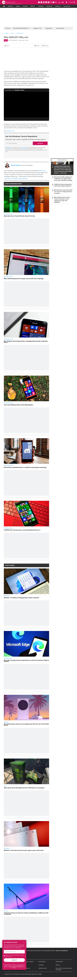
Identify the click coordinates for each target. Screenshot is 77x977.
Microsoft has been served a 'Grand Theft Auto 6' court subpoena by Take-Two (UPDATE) (62, 200)
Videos (18, 6)
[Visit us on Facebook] (39, 2)
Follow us (38, 45)
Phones (12, 33)
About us (58, 965)
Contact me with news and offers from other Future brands (14, 956)
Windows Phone (19, 33)
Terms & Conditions (13, 966)
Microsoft (49, 6)
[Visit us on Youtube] (44, 2)
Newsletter (46, 45)
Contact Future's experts (27, 961)
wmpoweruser (10, 131)
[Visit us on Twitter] (41, 2)
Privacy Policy (19, 965)
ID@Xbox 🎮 (49, 28)
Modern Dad (42, 170)
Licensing (40, 965)
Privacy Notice (8, 148)
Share (7, 45)
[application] (26, 104)
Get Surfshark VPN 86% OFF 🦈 (21, 28)
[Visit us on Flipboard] (48, 2)
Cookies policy (59, 961)
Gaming (25, 6)
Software (57, 6)
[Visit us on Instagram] (46, 2)
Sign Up (14, 960)
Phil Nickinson (13, 40)
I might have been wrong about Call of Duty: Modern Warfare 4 (63, 185)
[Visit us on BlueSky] (53, 2)
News (5, 40)
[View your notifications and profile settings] (66, 2)
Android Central (42, 968)
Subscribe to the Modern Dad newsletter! (16, 178)
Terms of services (23, 147)
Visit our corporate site (62, 950)
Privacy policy (41, 961)
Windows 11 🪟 (37, 28)
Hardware (41, 6)
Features (10, 6)
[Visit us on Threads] (51, 2)
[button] (72, 2)
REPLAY (33, 6)
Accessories (67, 6)
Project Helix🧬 (60, 28)
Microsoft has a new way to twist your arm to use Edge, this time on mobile (63, 191)
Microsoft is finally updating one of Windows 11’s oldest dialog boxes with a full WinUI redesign (63, 178)
